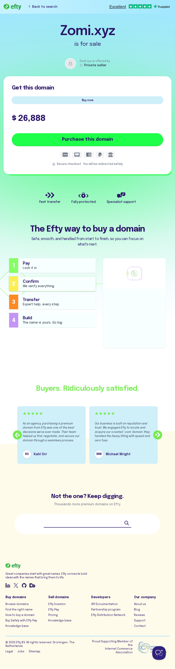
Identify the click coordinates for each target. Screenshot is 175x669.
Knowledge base (17, 626)
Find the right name (19, 609)
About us (140, 604)
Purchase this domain (87, 139)
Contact (140, 626)
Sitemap (34, 651)
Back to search (44, 6)
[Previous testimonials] (17, 434)
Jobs (20, 651)
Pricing (53, 615)
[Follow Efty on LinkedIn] (7, 585)
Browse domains (17, 604)
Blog (137, 609)
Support (139, 620)
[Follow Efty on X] (16, 585)
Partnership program (106, 609)
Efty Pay (53, 609)
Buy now (87, 100)
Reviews (139, 615)
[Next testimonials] (157, 434)
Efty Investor (57, 604)
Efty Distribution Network (108, 615)
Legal (9, 651)
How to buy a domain (20, 615)
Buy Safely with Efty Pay (21, 620)
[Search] (126, 523)
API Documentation (104, 604)
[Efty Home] (12, 7)
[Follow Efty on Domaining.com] (32, 585)
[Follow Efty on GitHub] (24, 585)
